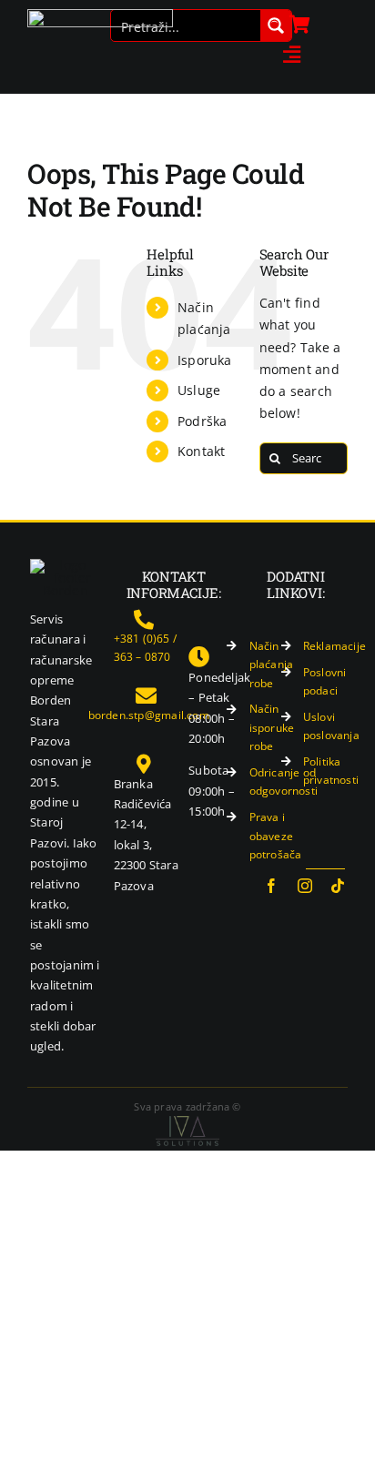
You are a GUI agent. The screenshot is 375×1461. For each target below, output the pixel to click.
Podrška (202, 421)
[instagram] (305, 885)
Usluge (198, 390)
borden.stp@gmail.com (148, 715)
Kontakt (201, 451)
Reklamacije (334, 646)
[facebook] (271, 885)
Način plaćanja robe (271, 664)
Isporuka (204, 360)
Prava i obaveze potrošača (275, 835)
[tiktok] (337, 885)
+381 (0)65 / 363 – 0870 (145, 648)
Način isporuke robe (272, 727)
